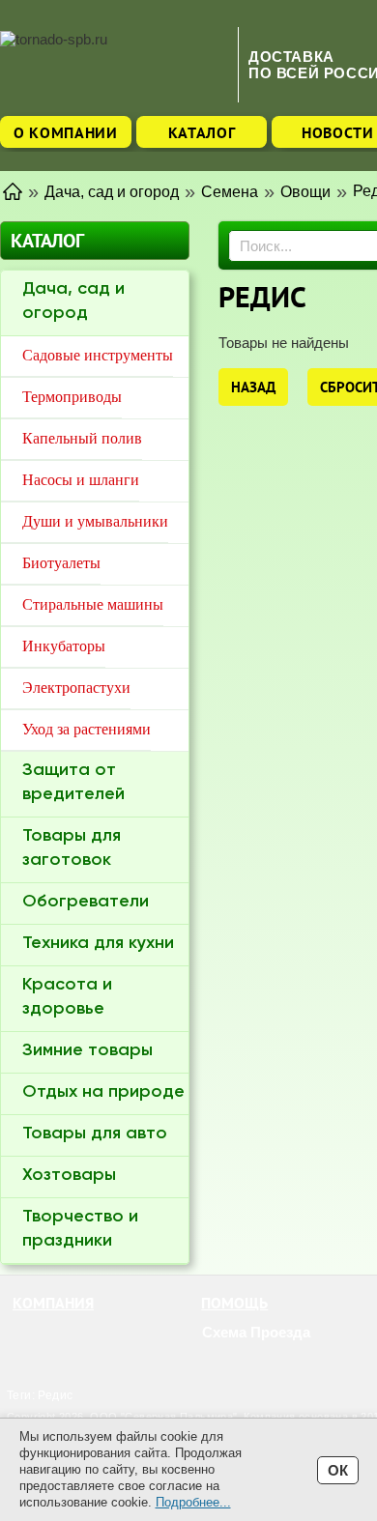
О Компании (66, 132)
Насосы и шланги (80, 480)
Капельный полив (82, 438)
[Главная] (12, 190)
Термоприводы (72, 396)
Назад (253, 387)
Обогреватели (85, 901)
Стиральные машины (92, 604)
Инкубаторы (63, 646)
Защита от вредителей (73, 782)
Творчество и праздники (80, 1228)
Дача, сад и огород (73, 301)
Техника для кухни (98, 943)
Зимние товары (87, 1050)
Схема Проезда (256, 1332)
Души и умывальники (95, 521)
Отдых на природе (103, 1092)
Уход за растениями (86, 729)
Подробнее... (193, 1502)
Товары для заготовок (71, 848)
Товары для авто (94, 1133)
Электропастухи (76, 687)
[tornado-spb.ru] (114, 64)
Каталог (202, 132)
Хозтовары (69, 1175)
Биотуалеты (61, 563)
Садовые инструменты (97, 355)
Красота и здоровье (67, 997)
